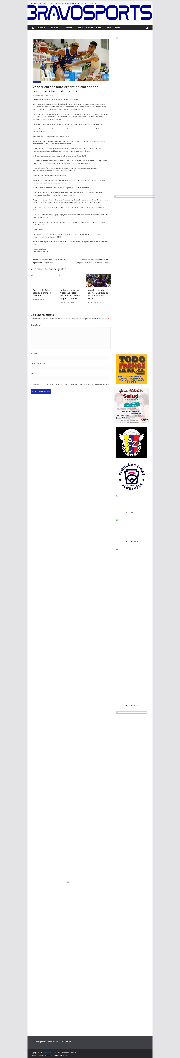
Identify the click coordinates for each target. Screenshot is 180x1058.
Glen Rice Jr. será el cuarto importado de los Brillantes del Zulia (98, 294)
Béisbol (69, 28)
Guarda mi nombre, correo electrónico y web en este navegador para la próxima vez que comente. (71, 384)
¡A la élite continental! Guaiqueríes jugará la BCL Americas (77, 3)
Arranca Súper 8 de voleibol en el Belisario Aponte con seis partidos (49, 261)
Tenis (109, 28)
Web (32, 373)
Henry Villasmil (67, 1042)
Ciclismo (89, 28)
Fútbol (99, 28)
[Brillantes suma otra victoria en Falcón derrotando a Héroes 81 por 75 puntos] (70, 275)
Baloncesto (56, 28)
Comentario (36, 325)
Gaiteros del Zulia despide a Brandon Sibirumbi (42, 293)
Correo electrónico (39, 363)
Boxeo (80, 28)
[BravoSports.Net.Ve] (90, 7)
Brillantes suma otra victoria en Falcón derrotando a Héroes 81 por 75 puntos (70, 294)
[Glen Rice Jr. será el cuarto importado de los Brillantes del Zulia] (98, 275)
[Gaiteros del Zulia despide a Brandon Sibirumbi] (43, 275)
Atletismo (41, 28)
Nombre (35, 353)
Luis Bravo (50, 95)
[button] (46, 27)
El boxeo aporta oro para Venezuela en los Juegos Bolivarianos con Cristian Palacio (91, 261)
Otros (117, 28)
